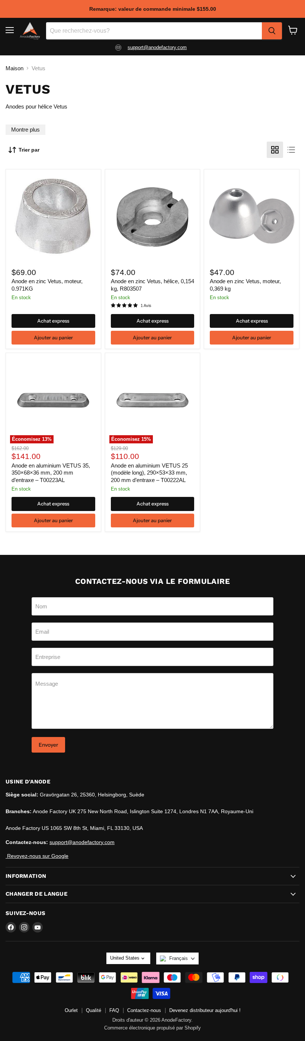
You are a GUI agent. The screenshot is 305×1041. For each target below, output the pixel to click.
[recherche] (272, 30)
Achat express (53, 321)
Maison (14, 68)
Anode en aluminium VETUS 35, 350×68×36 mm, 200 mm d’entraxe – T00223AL (51, 472)
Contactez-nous (144, 1010)
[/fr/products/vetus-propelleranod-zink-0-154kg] (152, 217)
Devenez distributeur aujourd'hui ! (205, 1010)
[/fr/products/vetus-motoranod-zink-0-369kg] (252, 217)
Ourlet (71, 1010)
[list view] (291, 150)
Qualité (93, 1010)
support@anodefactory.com (157, 47)
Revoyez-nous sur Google (37, 856)
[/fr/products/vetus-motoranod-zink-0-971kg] (53, 217)
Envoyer (48, 744)
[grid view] (275, 150)
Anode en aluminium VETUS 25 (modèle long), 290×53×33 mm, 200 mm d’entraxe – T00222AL (149, 472)
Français (178, 958)
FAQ (114, 1010)
